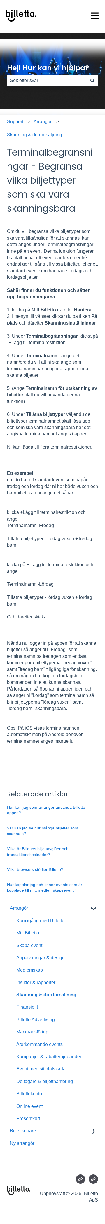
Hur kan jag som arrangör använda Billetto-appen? (47, 810)
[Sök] (92, 80)
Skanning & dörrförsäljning (34, 134)
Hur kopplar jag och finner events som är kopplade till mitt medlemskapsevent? (44, 887)
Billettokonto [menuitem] (29, 1093)
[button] (93, 909)
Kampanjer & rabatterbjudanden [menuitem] (49, 1056)
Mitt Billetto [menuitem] (27, 932)
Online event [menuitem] (29, 1106)
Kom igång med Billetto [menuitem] (40, 920)
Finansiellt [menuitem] (27, 1007)
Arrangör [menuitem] (19, 908)
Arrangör (43, 121)
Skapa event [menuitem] (29, 945)
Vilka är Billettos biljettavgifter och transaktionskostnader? (38, 851)
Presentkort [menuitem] (28, 1118)
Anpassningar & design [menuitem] (40, 957)
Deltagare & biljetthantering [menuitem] (44, 1081)
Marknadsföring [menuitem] (32, 1031)
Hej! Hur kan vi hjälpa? (48, 68)
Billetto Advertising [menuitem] (35, 1019)
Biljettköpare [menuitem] (23, 1130)
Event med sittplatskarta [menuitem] (41, 1068)
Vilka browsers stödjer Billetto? (35, 869)
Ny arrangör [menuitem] (22, 1143)
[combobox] (47, 80)
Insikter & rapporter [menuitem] (35, 982)
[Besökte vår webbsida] (80, 1179)
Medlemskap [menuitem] (29, 969)
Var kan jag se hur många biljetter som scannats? (42, 831)
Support (15, 121)
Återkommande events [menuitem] (39, 1044)
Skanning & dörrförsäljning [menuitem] (46, 994)
